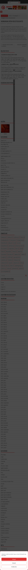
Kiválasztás (14, 566)
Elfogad (14, 559)
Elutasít (14, 563)
